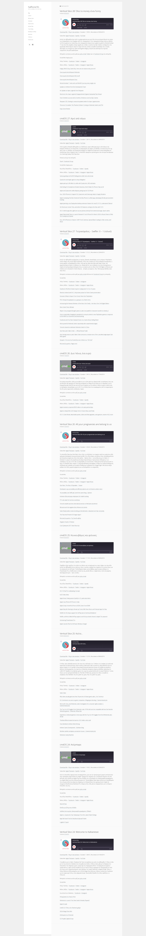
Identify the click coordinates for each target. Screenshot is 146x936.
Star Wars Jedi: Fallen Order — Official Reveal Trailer (74, 331)
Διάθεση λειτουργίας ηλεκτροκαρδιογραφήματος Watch (75, 811)
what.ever (30, 34)
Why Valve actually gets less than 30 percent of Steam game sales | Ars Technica (81, 696)
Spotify (77, 36)
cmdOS (29, 15)
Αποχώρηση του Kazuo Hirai (67, 897)
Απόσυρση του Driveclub (66, 915)
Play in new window (74, 32)
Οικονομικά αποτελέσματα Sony (68, 79)
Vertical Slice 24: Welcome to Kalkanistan (79, 831)
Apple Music (90, 65)
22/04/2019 (66, 233)
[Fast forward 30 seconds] (85, 25)
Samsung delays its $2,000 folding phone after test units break (76, 176)
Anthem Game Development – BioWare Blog (72, 727)
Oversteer (30, 21)
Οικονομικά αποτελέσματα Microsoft (70, 76)
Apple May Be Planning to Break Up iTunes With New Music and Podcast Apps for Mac (83, 609)
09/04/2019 (66, 537)
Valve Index (63, 693)
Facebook (71, 61)
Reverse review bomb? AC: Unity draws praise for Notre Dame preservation (80, 292)
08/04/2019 (66, 636)
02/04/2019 (66, 747)
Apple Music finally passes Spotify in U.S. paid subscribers (75, 598)
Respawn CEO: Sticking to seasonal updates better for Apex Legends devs (80, 101)
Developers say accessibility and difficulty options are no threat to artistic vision (81, 489)
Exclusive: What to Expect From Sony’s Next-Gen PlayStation (76, 296)
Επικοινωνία (30, 39)
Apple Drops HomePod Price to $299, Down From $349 (75, 605)
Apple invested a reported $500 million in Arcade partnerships (76, 407)
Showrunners (31, 23)
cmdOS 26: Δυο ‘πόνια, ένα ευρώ (75, 353)
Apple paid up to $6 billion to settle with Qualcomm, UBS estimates (77, 183)
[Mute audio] (77, 25)
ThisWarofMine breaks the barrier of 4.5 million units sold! (75, 720)
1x (82, 25)
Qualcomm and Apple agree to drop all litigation (72, 179)
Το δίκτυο (30, 37)
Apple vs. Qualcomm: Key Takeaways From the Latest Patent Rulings (78, 815)
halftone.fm (33, 6)
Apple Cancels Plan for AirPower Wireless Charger (73, 624)
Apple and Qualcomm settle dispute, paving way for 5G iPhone (76, 190)
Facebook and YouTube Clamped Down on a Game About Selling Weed (79, 320)
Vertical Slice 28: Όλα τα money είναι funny (80, 11)
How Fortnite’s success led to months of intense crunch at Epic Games (79, 98)
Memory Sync (31, 18)
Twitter (88, 54)
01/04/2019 (66, 834)
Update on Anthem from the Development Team (73, 87)
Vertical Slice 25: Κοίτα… (71, 633)
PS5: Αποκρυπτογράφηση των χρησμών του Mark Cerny (75, 300)
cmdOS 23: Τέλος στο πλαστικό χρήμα (70, 908)
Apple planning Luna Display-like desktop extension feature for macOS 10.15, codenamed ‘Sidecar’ (86, 203)
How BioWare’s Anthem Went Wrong (70, 724)
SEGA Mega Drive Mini (66, 911)
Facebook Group (98, 54)
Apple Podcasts (70, 36)
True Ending (30, 29)
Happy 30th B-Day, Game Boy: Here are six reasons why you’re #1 (78, 68)
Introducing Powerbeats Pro (67, 620)
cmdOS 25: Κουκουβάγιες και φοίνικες (78, 535)
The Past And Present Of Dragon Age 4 (70, 514)
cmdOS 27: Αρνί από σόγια (72, 118)
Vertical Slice (30, 26)
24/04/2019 (66, 121)
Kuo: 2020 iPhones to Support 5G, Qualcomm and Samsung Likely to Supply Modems (83, 194)
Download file (63, 32)
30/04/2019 (66, 13)
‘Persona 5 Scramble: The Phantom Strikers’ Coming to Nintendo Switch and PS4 (81, 105)
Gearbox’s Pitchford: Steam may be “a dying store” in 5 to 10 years (77, 289)
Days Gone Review (65, 109)
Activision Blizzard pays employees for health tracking (74, 496)
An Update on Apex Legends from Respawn (71, 90)
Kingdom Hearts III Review (67, 522)
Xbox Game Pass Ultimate (67, 307)
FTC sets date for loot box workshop (70, 500)
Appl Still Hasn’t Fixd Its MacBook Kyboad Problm (73, 818)
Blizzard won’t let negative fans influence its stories (73, 507)
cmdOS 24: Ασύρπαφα (70, 744)
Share (85, 27)
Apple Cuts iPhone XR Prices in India (69, 602)
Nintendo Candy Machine (67, 735)
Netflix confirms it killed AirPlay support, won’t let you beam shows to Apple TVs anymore (83, 616)
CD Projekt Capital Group (66, 918)
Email (61, 161)
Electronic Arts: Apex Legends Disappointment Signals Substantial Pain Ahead (81, 94)
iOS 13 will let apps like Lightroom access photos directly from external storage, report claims (85, 211)
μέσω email (83, 54)
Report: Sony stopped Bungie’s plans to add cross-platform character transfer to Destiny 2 (84, 311)
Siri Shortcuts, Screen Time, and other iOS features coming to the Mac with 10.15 (81, 207)
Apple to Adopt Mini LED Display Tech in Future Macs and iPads (77, 411)
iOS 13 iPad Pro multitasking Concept (70, 591)
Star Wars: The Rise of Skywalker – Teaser (71, 485)
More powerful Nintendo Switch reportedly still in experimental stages (78, 323)
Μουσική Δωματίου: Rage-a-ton (68, 343)
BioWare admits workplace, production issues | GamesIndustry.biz (78, 731)
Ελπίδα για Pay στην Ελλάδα (68, 807)
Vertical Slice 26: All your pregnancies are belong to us (86, 424)
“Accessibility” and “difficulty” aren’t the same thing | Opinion (76, 493)
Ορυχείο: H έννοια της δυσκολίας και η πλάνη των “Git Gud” (76, 340)
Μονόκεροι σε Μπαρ (32, 31)
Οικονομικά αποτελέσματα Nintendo (70, 72)
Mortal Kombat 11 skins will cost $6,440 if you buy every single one (78, 83)
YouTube (82, 36)
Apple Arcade (63, 904)
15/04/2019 (66, 426)
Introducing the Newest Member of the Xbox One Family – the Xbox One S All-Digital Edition (84, 303)
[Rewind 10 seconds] (80, 25)
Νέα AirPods (63, 804)
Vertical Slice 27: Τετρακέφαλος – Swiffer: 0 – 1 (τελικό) (85, 231)
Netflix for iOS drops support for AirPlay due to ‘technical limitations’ (78, 613)
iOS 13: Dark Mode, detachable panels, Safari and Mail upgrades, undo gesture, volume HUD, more (86, 414)
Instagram (83, 61)
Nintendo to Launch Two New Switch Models (74, 900)
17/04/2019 (66, 355)
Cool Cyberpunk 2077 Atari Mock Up (69, 525)
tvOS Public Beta (64, 594)
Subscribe (79, 27)
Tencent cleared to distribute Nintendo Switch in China (74, 327)
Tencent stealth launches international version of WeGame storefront (78, 504)
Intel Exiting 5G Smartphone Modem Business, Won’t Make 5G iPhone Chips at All (82, 187)
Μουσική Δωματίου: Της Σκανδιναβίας (70, 518)
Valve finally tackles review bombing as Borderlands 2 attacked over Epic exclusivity (82, 511)
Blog (29, 13)
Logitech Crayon (64, 822)
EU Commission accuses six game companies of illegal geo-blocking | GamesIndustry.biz (83, 700)
